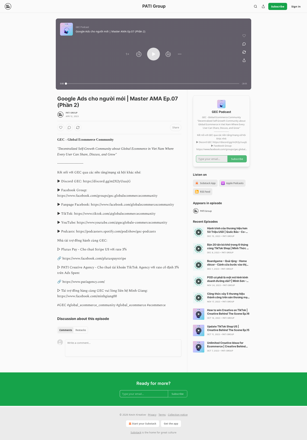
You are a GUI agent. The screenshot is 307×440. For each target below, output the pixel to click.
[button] (127, 54)
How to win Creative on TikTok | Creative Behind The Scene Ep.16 (228, 311)
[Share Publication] (263, 6)
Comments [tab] (65, 330)
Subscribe (277, 6)
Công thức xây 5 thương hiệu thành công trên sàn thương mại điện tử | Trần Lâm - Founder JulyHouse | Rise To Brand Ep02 (227, 295)
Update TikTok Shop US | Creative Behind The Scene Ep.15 (228, 328)
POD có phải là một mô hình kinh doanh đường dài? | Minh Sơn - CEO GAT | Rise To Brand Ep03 (227, 279)
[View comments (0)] (244, 44)
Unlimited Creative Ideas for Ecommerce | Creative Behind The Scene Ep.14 (226, 344)
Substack (136, 432)
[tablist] (72, 330)
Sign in (296, 6)
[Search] (255, 6)
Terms (162, 414)
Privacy (152, 414)
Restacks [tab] (81, 330)
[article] (221, 232)
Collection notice (178, 414)
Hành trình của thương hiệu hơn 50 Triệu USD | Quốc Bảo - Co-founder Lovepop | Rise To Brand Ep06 (228, 230)
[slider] (152, 83)
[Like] (60, 127)
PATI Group (71, 113)
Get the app (171, 423)
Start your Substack (144, 423)
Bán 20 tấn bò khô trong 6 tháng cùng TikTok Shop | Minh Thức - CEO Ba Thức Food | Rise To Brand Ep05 (227, 246)
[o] (198, 232)
